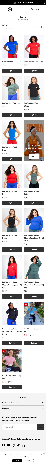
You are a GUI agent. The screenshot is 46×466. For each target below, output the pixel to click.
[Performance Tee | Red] (34, 46)
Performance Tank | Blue (10, 148)
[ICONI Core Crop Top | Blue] (34, 313)
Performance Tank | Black (10, 236)
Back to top (22, 398)
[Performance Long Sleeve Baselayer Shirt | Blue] (34, 220)
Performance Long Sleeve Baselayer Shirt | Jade (34, 285)
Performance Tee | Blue (12, 62)
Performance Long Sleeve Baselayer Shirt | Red (12, 285)
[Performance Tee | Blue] (12, 46)
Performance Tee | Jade (12, 103)
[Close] (44, 453)
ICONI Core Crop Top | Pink (11, 377)
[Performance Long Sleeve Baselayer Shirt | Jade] (34, 267)
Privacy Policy (24, 457)
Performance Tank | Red (10, 192)
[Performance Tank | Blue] (12, 132)
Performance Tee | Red (33, 62)
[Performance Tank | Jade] (34, 176)
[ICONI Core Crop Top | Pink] (12, 360)
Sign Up (34, 156)
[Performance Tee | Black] (34, 88)
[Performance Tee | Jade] (12, 88)
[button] (42, 9)
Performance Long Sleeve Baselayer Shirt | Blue (34, 238)
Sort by (4, 25)
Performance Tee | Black (31, 104)
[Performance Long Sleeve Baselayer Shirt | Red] (12, 267)
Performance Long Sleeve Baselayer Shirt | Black (12, 331)
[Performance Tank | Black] (12, 220)
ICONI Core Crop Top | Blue (33, 330)
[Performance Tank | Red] (12, 176)
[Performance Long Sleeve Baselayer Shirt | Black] (12, 313)
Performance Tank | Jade (32, 192)
